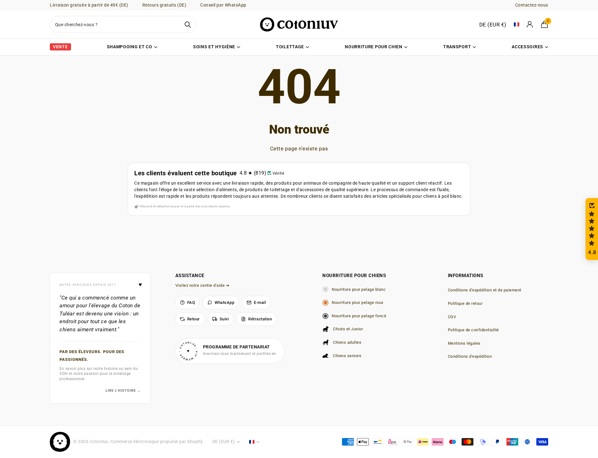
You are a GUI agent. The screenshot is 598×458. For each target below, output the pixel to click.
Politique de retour (465, 303)
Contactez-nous (531, 4)
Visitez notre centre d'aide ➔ (202, 285)
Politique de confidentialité (473, 330)
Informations (465, 275)
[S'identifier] (530, 24)
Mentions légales (464, 343)
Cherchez (187, 24)
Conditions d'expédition (470, 356)
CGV (452, 316)
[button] (592, 229)
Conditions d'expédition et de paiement (484, 290)
